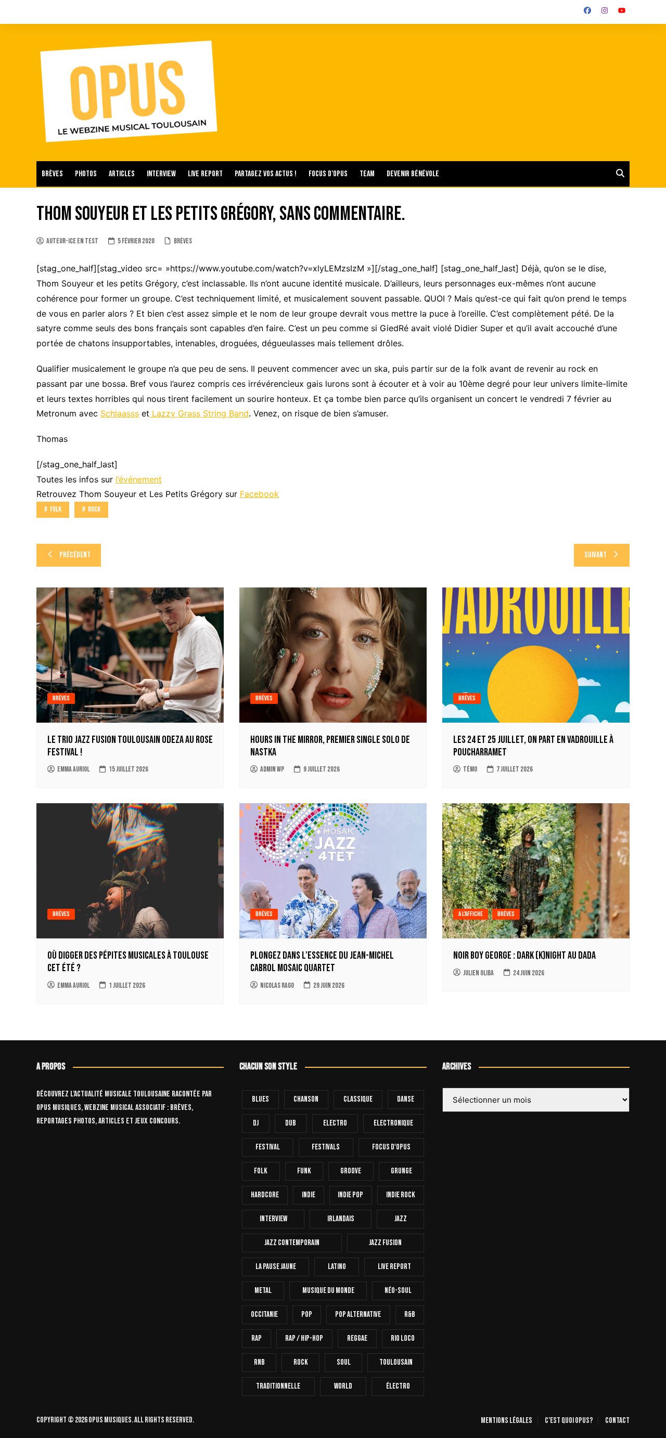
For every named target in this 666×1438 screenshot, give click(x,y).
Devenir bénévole (413, 174)
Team (367, 174)
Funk (304, 1171)
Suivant (595, 555)
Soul (344, 1362)
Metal (263, 1291)
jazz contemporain (291, 1243)
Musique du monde (328, 1291)
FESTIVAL (267, 1147)
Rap (256, 1338)
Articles (122, 174)
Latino (337, 1267)
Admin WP (272, 769)
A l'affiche (470, 914)
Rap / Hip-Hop (304, 1338)
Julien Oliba (478, 973)
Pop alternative (358, 1314)
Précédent (75, 555)
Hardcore (265, 1195)
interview (273, 1219)
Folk (55, 509)
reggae (357, 1338)
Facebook (259, 494)
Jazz (400, 1219)
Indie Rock (400, 1195)
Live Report (394, 1267)
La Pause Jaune (275, 1267)
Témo (470, 769)
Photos (86, 174)
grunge (401, 1171)
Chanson (305, 1099)
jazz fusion (385, 1243)
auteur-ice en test (72, 241)
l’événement (139, 479)
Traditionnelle (278, 1386)
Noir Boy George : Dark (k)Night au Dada (524, 955)
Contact (617, 1421)
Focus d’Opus (328, 174)
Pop (306, 1314)
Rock (94, 509)
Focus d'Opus (391, 1147)
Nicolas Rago (277, 985)
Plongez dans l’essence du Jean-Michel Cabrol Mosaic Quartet (322, 961)
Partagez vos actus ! (266, 174)
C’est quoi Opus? (569, 1421)
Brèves (52, 174)
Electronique (393, 1123)
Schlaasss (119, 413)
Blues (260, 1099)
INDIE (308, 1195)
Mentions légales (506, 1421)
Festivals (326, 1147)
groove (350, 1171)
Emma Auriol (73, 769)
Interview (161, 174)
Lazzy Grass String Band (199, 413)
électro (398, 1386)
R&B (409, 1314)
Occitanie (264, 1314)
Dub (290, 1123)
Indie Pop (350, 1195)
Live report (205, 174)
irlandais (340, 1219)
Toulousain (396, 1362)
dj (256, 1123)
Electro (335, 1123)
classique (358, 1099)
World (343, 1386)
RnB (259, 1362)
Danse (405, 1099)
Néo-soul (398, 1291)
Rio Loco (403, 1338)
